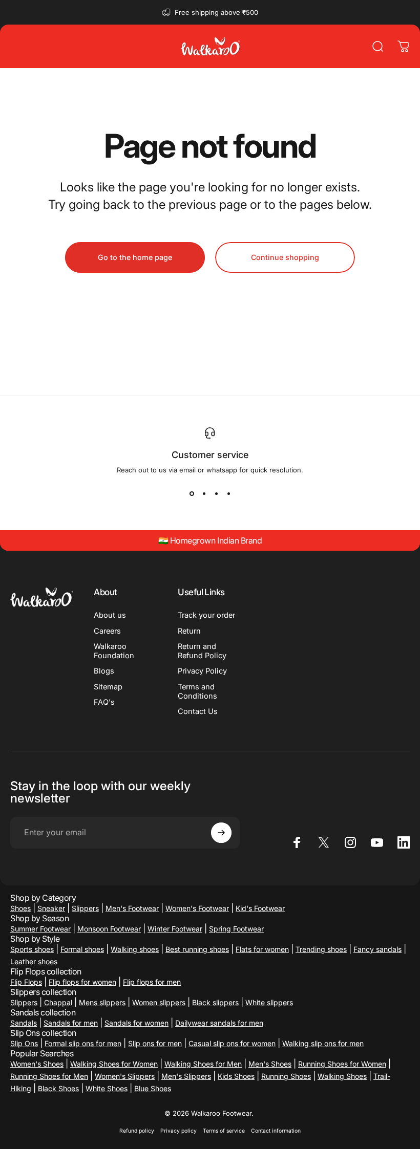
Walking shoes (135, 949)
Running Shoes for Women (342, 1063)
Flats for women (262, 949)
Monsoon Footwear (109, 928)
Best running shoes (197, 949)
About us (110, 615)
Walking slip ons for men (323, 1043)
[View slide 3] (216, 493)
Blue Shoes (152, 1088)
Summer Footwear (40, 928)
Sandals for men (71, 1022)
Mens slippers (102, 1002)
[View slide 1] (191, 493)
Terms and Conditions (197, 691)
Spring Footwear (236, 928)
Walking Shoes (342, 1076)
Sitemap (108, 686)
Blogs (104, 671)
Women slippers (158, 1002)
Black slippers (215, 1002)
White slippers (269, 1002)
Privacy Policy (202, 671)
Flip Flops (26, 982)
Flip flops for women (82, 982)
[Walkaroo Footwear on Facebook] (297, 842)
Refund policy (136, 1131)
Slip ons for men (155, 1043)
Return (189, 631)
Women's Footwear (197, 908)
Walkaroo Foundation (114, 651)
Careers (107, 631)
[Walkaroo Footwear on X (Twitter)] (324, 842)
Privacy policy (178, 1131)
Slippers (85, 908)
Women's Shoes (37, 1063)
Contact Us (198, 711)
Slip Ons (24, 1043)
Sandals (23, 1022)
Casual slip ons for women (232, 1043)
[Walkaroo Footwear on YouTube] (377, 842)
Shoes (20, 908)
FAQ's (104, 702)
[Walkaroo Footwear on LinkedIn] (403, 842)
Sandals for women (136, 1022)
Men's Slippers (186, 1076)
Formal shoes (82, 949)
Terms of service (224, 1131)
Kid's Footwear (260, 908)
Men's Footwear (132, 908)
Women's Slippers (125, 1076)
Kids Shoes (236, 1076)
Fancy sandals (377, 949)
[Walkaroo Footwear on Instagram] (350, 842)
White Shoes (107, 1088)
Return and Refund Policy (202, 651)
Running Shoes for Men (49, 1076)
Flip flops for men (152, 982)
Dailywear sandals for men (219, 1022)
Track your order (206, 615)
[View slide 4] (228, 493)
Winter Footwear (175, 928)
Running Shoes (286, 1076)
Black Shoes (58, 1088)
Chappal (58, 1002)
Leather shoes (33, 961)
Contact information (276, 1131)
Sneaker (51, 908)
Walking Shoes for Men (203, 1063)
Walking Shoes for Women (114, 1063)
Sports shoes (32, 949)
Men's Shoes (269, 1063)
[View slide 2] (204, 493)
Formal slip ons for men (83, 1043)
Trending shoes (321, 949)
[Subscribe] (221, 832)
